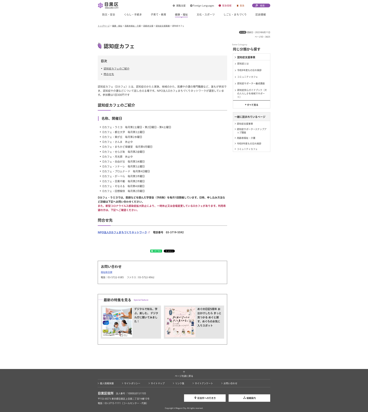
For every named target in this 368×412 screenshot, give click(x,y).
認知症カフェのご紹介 (117, 68)
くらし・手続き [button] (133, 14)
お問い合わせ (230, 383)
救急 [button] (242, 5)
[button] (179, 5)
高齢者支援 (148, 26)
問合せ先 (109, 74)
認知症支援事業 (163, 26)
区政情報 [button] (260, 14)
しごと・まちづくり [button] (235, 14)
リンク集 (179, 383)
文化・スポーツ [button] (206, 14)
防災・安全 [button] (108, 14)
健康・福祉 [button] (181, 14)
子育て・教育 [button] (158, 14)
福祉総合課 (106, 272)
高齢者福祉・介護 (133, 26)
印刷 (244, 32)
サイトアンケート (204, 383)
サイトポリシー (132, 383)
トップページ (104, 26)
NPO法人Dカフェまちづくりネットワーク (122, 232)
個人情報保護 (107, 383)
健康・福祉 (117, 26)
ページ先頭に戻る (184, 376)
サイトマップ (158, 383)
